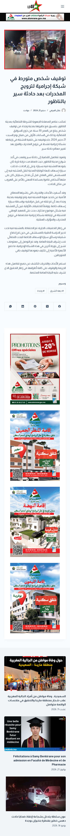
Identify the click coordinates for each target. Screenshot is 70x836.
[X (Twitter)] (47, 306)
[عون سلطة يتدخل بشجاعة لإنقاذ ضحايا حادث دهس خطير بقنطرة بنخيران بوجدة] (35, 794)
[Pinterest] (35, 306)
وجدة (41, 290)
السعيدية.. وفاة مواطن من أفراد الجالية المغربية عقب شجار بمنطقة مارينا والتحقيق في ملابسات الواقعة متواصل (37, 700)
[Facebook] (59, 306)
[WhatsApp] (10, 306)
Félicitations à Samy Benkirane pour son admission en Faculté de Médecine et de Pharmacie (39, 760)
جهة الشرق (57, 290)
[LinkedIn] (22, 306)
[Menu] (62, 6)
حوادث (26, 110)
